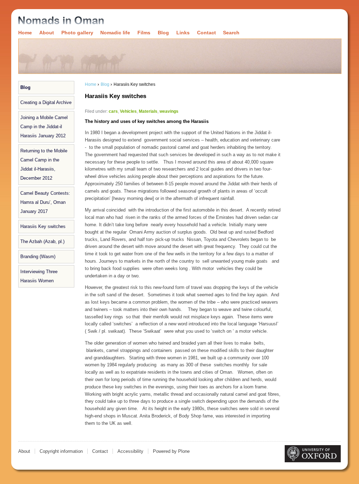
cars (113, 111)
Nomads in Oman (61, 20)
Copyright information (61, 451)
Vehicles (128, 111)
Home (25, 32)
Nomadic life (115, 32)
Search (231, 32)
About (46, 32)
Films (143, 32)
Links (183, 32)
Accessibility (130, 451)
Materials (148, 111)
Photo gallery (77, 32)
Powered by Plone (171, 451)
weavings (169, 111)
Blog (163, 32)
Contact (206, 32)
